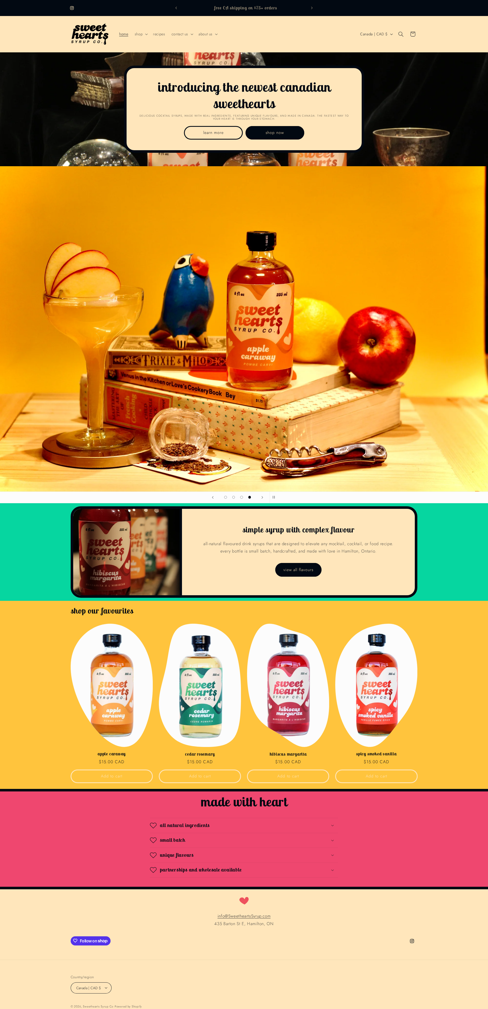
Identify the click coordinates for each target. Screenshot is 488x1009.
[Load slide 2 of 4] (234, 497)
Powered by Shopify (128, 1006)
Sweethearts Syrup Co (98, 1006)
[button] (140, 34)
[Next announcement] (311, 8)
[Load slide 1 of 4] (226, 497)
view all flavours (298, 569)
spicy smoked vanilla (376, 754)
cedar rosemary (200, 754)
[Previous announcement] (176, 8)
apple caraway (112, 754)
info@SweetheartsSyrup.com (244, 916)
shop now (275, 132)
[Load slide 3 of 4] (242, 497)
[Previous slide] (212, 497)
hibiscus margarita (288, 754)
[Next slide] (262, 497)
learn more (213, 132)
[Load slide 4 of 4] (250, 497)
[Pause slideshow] (275, 497)
